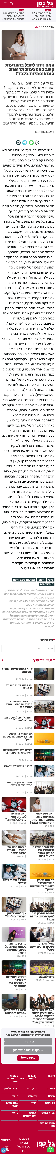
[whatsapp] (31, 142)
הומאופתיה (46, 584)
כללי (50, 579)
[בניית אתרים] (6, 1140)
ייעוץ (41, 579)
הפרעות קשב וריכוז (24, 579)
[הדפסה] (24, 142)
